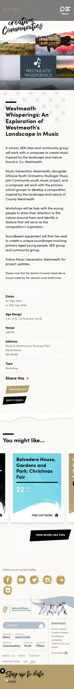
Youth (28, 644)
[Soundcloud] (61, 580)
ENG (33, 661)
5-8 (8, 319)
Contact (34, 656)
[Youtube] (21, 580)
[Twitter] (34, 580)
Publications (11, 661)
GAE (25, 661)
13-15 (22, 319)
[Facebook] (8, 580)
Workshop (12, 368)
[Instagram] (47, 580)
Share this (15, 378)
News (7, 636)
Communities (11, 644)
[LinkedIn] (8, 590)
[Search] (41, 626)
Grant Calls (22, 636)
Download (57, 652)
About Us (9, 656)
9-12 (15, 319)
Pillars (40, 644)
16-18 (38, 319)
